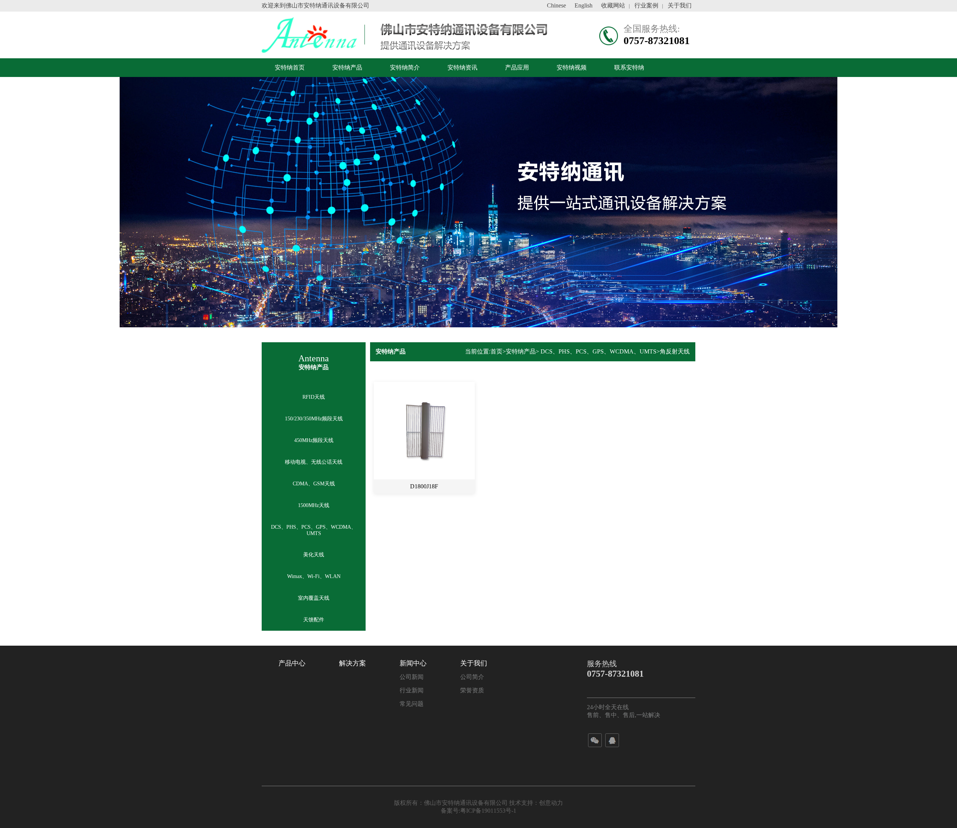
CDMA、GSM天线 (314, 483)
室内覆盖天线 (313, 598)
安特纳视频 (572, 67)
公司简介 (472, 677)
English (584, 5)
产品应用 (517, 67)
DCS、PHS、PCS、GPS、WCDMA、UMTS (313, 530)
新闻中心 (413, 663)
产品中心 (292, 663)
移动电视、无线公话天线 (313, 462)
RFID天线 (313, 397)
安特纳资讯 (462, 67)
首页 (496, 351)
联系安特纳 (629, 67)
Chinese (556, 5)
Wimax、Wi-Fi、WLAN (314, 576)
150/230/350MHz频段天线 (314, 418)
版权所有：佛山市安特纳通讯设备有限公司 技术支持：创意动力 (478, 803)
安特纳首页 (290, 67)
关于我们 (680, 5)
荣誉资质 (472, 690)
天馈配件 (313, 619)
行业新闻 (412, 690)
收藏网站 (613, 5)
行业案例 (646, 5)
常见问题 (412, 704)
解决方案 (352, 663)
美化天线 (313, 554)
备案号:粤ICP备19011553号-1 (478, 810)
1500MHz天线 (313, 505)
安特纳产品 (347, 67)
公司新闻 (412, 677)
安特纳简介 (405, 67)
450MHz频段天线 (313, 440)
